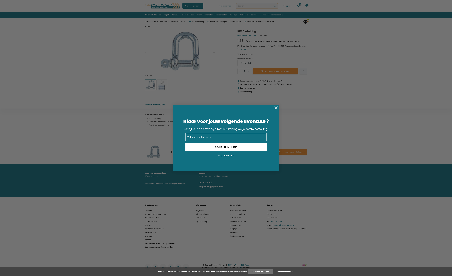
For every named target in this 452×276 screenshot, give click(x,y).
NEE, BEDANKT (226, 155)
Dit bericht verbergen (260, 272)
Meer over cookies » (285, 272)
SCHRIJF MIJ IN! (226, 147)
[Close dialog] (276, 108)
